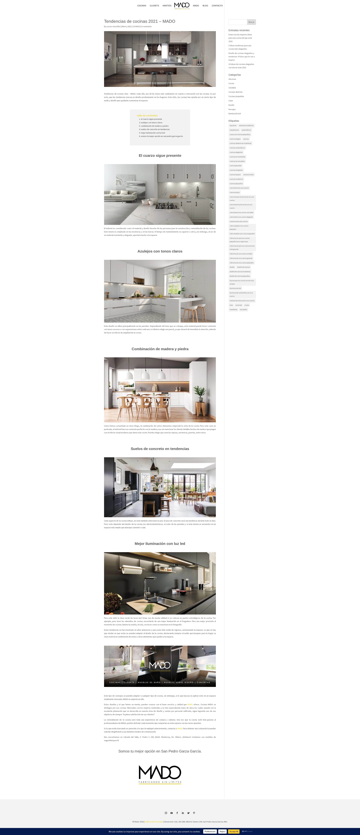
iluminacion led (235, 288)
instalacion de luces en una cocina (242, 301)
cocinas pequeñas (236, 183)
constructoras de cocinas (239, 221)
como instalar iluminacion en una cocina (242, 198)
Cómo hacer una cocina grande (241, 258)
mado (247, 305)
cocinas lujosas (235, 174)
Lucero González (114, 26)
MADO (196, 6)
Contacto (217, 6)
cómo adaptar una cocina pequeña (239, 227)
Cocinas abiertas (236, 92)
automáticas (246, 130)
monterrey (233, 309)
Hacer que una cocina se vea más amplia (242, 282)
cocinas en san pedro (237, 161)
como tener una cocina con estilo (241, 212)
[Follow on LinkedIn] (183, 813)
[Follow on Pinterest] (194, 813)
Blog (205, 6)
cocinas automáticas (237, 148)
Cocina (231, 83)
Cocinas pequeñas (236, 96)
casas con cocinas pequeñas (240, 134)
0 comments (146, 26)
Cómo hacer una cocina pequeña (242, 263)
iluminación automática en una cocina (241, 294)
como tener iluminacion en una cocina (241, 206)
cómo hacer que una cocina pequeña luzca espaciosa (240, 240)
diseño (232, 267)
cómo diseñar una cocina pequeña (242, 234)
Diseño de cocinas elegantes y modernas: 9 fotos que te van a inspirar (242, 56)
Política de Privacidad (154, 821)
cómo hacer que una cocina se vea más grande (242, 247)
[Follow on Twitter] (188, 813)
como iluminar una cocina (239, 188)
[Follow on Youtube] (171, 813)
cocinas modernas (236, 179)
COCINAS (136, 26)
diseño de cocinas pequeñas (240, 276)
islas (231, 305)
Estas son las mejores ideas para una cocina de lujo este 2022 (240, 38)
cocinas (246, 139)
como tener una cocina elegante (241, 217)
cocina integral (235, 139)
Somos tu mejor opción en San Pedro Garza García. (162, 136)
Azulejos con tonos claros (151, 122)
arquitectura (234, 130)
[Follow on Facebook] (177, 813)
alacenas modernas (246, 125)
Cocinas (141, 6)
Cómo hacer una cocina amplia (241, 254)
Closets (154, 6)
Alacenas (232, 79)
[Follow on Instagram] (166, 813)
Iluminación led (235, 113)
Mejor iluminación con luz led (153, 133)
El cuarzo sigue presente (151, 119)
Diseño (231, 105)
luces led (239, 305)
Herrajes (232, 109)
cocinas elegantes (236, 152)
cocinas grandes (235, 166)
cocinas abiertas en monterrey (240, 143)
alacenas (233, 125)
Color (231, 100)
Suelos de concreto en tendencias (155, 129)
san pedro (243, 309)
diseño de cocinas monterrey (240, 271)
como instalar (235, 192)
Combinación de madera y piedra (154, 126)
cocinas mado (248, 174)
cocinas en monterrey (237, 157)
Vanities (167, 6)
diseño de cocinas (243, 267)
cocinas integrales (236, 170)
